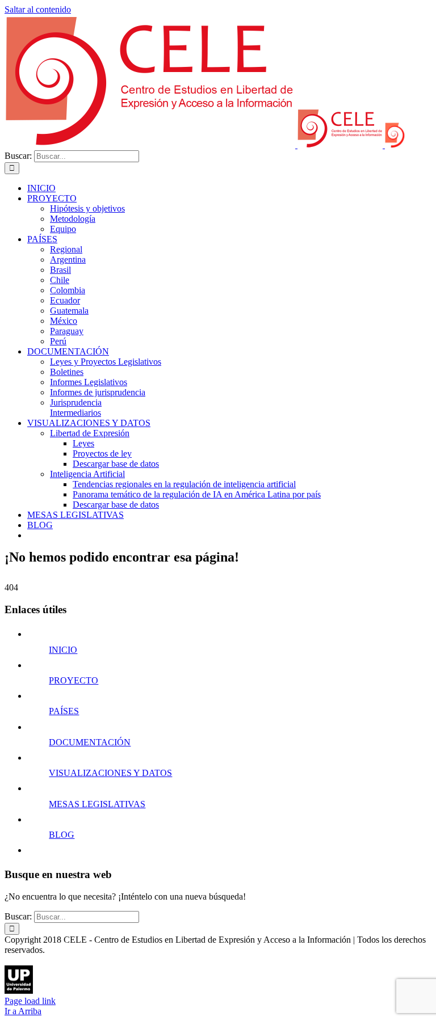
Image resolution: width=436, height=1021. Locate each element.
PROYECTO (73, 680)
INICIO (63, 650)
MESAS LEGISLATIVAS (97, 804)
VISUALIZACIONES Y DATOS (110, 773)
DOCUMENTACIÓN (90, 742)
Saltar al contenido (38, 9)
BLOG (61, 834)
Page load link (30, 1001)
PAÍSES (64, 711)
